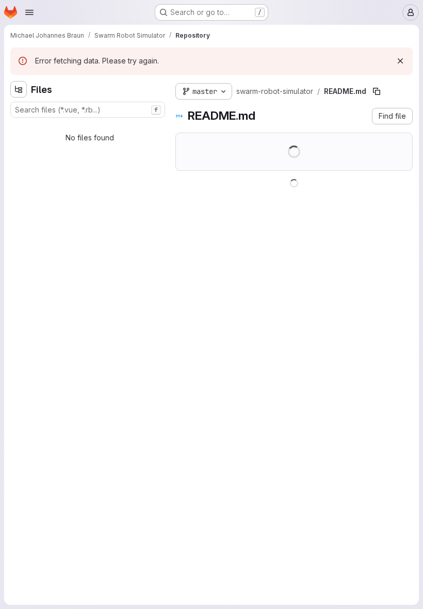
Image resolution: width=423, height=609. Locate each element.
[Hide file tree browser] (18, 89)
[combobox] (87, 110)
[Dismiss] (400, 61)
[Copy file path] (376, 91)
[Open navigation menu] (29, 12)
